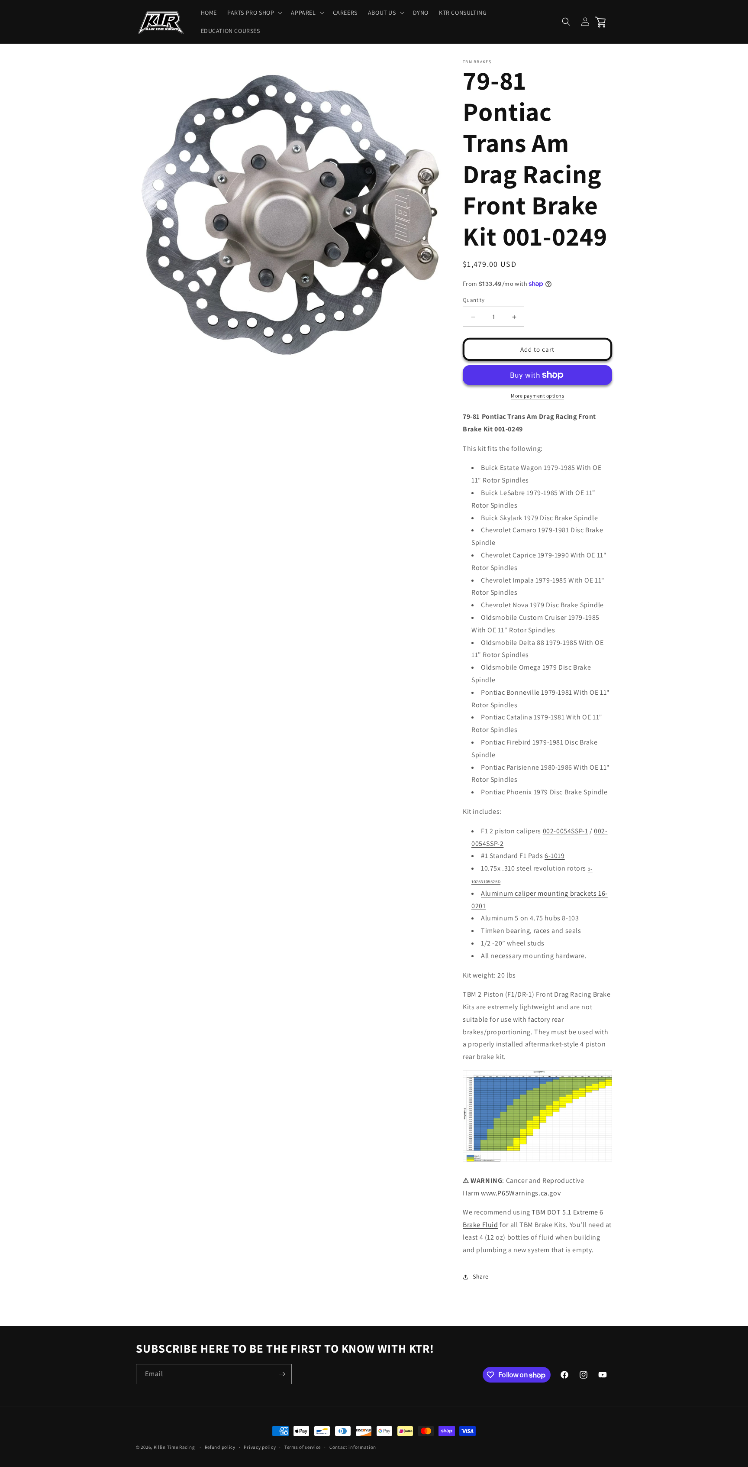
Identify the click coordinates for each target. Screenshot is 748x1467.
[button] (254, 12)
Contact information (352, 1447)
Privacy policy (260, 1447)
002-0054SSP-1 (565, 831)
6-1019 (555, 855)
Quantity (473, 300)
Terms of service (302, 1447)
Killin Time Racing (174, 1447)
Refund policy (220, 1447)
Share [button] (481, 1276)
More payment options (537, 395)
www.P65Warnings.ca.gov (521, 1193)
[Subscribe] (281, 1374)
